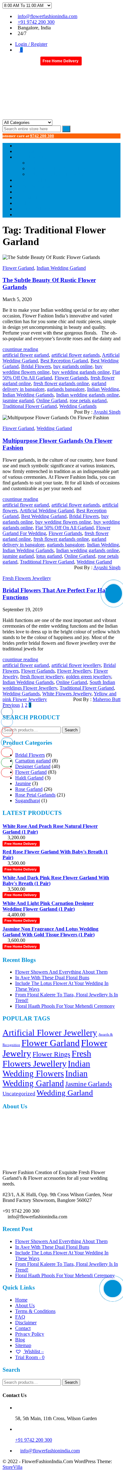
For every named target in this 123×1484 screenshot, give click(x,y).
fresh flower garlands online (61, 383)
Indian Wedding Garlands (28, 394)
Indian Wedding (103, 389)
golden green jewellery (88, 676)
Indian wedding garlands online (87, 394)
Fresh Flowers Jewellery (27, 578)
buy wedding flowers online (63, 522)
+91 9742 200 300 (36, 22)
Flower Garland (18, 268)
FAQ (20, 1317)
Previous (11, 705)
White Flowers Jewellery (66, 693)
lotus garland (49, 556)
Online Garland (51, 400)
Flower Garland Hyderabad (58, 174)
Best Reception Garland (64, 360)
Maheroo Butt (106, 699)
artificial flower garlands (75, 355)
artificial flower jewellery (76, 665)
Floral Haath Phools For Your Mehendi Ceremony (65, 1006)
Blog (20, 1339)
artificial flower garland (26, 355)
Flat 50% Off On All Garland (64, 527)
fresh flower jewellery (41, 676)
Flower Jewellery (74, 671)
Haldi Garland (29, 777)
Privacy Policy (29, 1334)
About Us (25, 1305)
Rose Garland (29, 789)
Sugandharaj (27, 800)
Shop (36, 162)
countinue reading (20, 349)
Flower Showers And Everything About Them (61, 972)
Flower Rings (51, 1054)
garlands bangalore (66, 389)
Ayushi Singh (106, 412)
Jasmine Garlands (88, 1084)
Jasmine (23, 783)
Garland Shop (35, 157)
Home (21, 1299)
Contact (23, 1328)
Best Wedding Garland (44, 516)
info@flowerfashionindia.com (47, 16)
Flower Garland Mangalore (58, 168)
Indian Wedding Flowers (46, 1068)
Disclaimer (26, 1322)
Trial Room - (36, 214)
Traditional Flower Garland (30, 406)
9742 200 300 (30, 135)
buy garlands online (72, 366)
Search (71, 730)
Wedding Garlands (78, 406)
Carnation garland (33, 760)
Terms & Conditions (35, 1311)
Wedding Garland (54, 428)
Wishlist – (33, 1351)
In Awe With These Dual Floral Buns (52, 977)
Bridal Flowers (36, 366)
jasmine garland (18, 400)
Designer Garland (32, 766)
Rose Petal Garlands (35, 794)
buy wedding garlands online (81, 372)
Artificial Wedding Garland (47, 510)
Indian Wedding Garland (61, 268)
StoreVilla (12, 1467)
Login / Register (31, 44)
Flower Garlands (71, 377)
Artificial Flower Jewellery (50, 1033)
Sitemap (23, 1345)
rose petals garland (88, 400)
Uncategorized (19, 1094)
